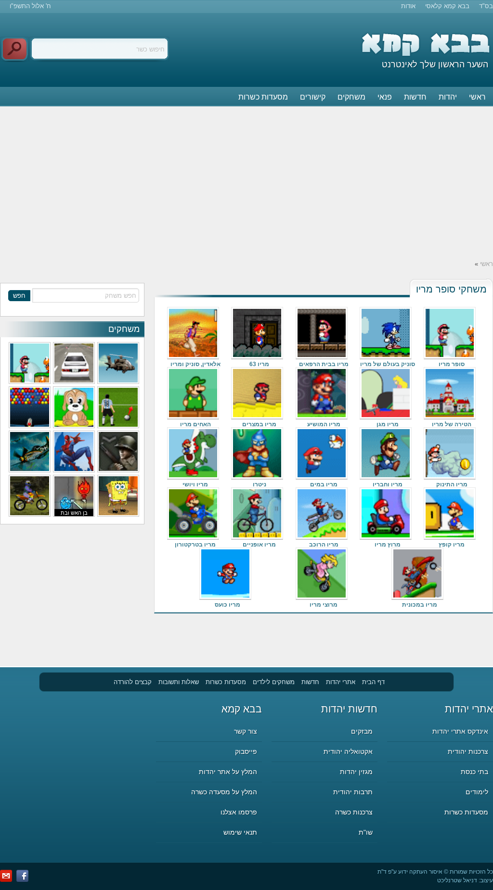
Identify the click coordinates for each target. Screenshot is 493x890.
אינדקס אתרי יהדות (460, 731)
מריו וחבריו (387, 484)
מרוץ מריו (388, 544)
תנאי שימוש (240, 832)
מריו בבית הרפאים (324, 364)
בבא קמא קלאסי (447, 6)
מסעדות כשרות (263, 97)
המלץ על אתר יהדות (228, 772)
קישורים (312, 97)
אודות (408, 6)
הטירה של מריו (451, 424)
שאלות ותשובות (178, 682)
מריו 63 (259, 364)
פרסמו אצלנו (239, 812)
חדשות (415, 97)
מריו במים (323, 484)
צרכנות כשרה (354, 812)
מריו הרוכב (323, 544)
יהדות (448, 97)
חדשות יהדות (349, 708)
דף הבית (373, 682)
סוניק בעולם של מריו (387, 364)
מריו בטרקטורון (195, 544)
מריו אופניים (259, 544)
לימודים (477, 792)
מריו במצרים (259, 424)
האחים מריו (195, 424)
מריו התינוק (451, 484)
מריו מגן (387, 424)
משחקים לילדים (274, 682)
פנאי (384, 97)
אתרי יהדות (340, 682)
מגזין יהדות (356, 772)
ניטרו (259, 484)
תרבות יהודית (353, 792)
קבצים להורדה (133, 682)
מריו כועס (227, 604)
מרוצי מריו (323, 604)
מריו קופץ (452, 544)
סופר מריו (452, 364)
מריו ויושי (195, 484)
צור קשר (245, 731)
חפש (19, 295)
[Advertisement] (246, 182)
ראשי (477, 97)
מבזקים (362, 731)
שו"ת (366, 832)
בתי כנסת (474, 772)
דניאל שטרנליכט (457, 880)
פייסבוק (246, 751)
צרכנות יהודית (468, 751)
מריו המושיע (323, 424)
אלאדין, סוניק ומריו (195, 364)
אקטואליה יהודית (348, 751)
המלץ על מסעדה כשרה (224, 792)
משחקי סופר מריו (451, 289)
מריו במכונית (419, 604)
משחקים (351, 97)
